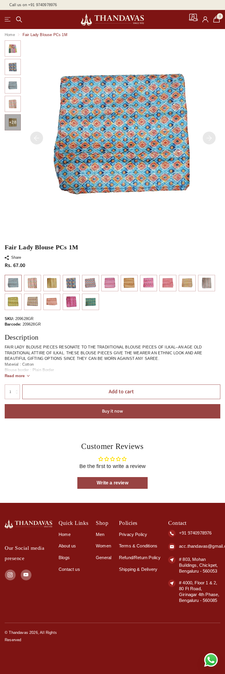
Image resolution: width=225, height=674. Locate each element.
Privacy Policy (133, 534)
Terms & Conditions (138, 545)
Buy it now (112, 411)
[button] (36, 137)
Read (15, 376)
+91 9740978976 (195, 532)
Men (100, 534)
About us (67, 545)
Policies (128, 523)
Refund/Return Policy (140, 557)
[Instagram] (10, 575)
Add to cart (121, 391)
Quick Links (73, 523)
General (103, 557)
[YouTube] (26, 575)
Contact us (69, 569)
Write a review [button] (112, 482)
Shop (102, 523)
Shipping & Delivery (138, 569)
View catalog (8, 19)
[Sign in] (205, 19)
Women (103, 545)
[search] (19, 19)
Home (10, 35)
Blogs (64, 557)
